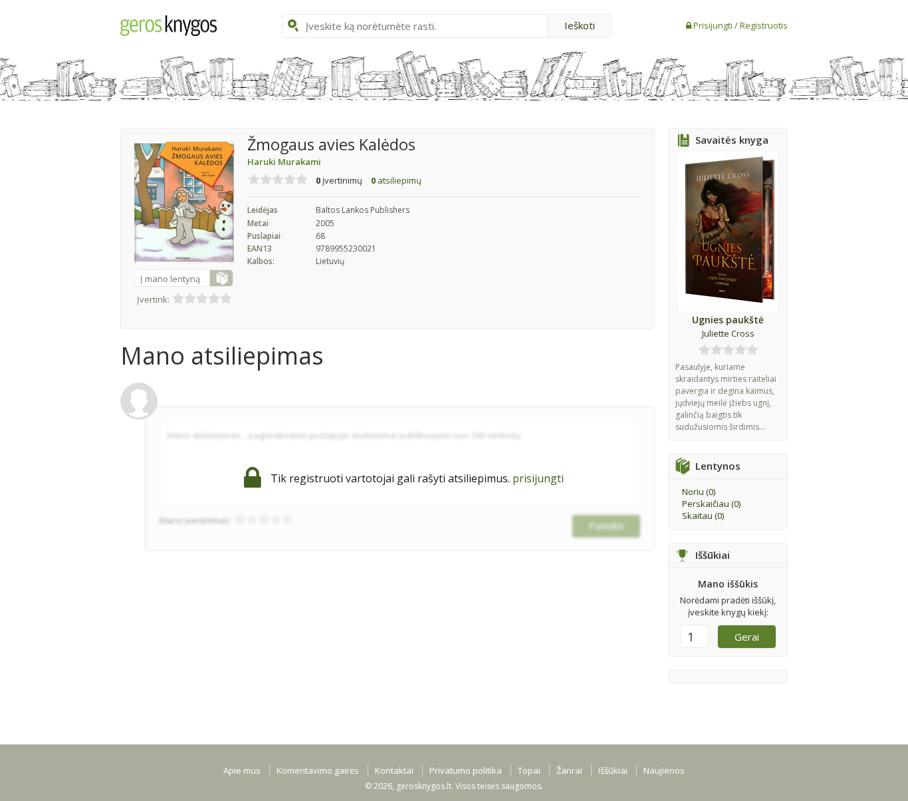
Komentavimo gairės (318, 770)
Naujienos (664, 770)
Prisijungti (714, 25)
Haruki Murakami (284, 162)
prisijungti (538, 478)
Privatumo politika (465, 770)
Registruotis (764, 25)
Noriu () (698, 492)
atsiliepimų (396, 180)
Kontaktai (394, 770)
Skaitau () (703, 516)
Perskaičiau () (711, 504)
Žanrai (569, 770)
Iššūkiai (612, 770)
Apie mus (242, 770)
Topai (529, 770)
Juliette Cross (728, 333)
